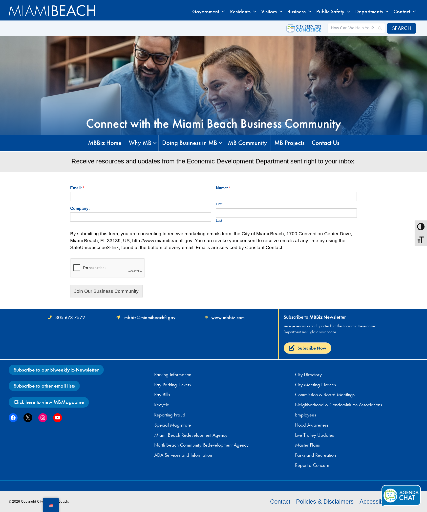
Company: (80, 208)
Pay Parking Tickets (172, 385)
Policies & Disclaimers (325, 501)
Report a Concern (312, 465)
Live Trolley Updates (314, 435)
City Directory (308, 374)
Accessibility (375, 501)
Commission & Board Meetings (325, 394)
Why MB (140, 143)
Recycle (161, 405)
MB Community (247, 143)
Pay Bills (162, 394)
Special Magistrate (172, 425)
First (219, 204)
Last (219, 220)
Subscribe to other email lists (44, 385)
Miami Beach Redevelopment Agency (190, 435)
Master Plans (307, 445)
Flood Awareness (311, 425)
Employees (305, 415)
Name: (223, 188)
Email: (77, 188)
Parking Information (172, 374)
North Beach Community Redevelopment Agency (201, 445)
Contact (280, 501)
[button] (222, 11)
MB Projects (289, 143)
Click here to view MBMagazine (49, 402)
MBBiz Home (105, 143)
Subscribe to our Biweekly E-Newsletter (56, 369)
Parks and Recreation (315, 455)
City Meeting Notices (315, 385)
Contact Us (325, 143)
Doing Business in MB (189, 143)
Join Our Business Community (106, 291)
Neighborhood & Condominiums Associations (338, 405)
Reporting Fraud (169, 415)
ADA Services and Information (183, 455)
